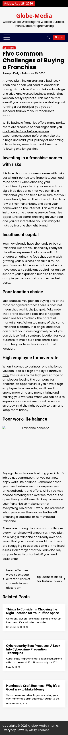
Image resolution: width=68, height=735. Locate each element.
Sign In (59, 37)
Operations (9, 48)
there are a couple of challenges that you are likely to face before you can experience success (32, 131)
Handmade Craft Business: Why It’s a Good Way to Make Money (33, 687)
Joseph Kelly (11, 73)
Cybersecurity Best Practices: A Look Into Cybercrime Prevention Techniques (33, 649)
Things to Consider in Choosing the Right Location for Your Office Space (32, 611)
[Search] (48, 37)
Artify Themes (39, 730)
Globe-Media (34, 15)
